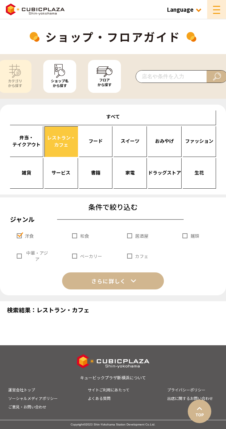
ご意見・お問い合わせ (27, 407)
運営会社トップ (21, 390)
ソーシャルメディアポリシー (33, 398)
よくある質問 (99, 398)
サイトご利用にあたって (108, 390)
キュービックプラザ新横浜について (113, 378)
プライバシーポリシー (186, 390)
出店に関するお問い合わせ (190, 398)
